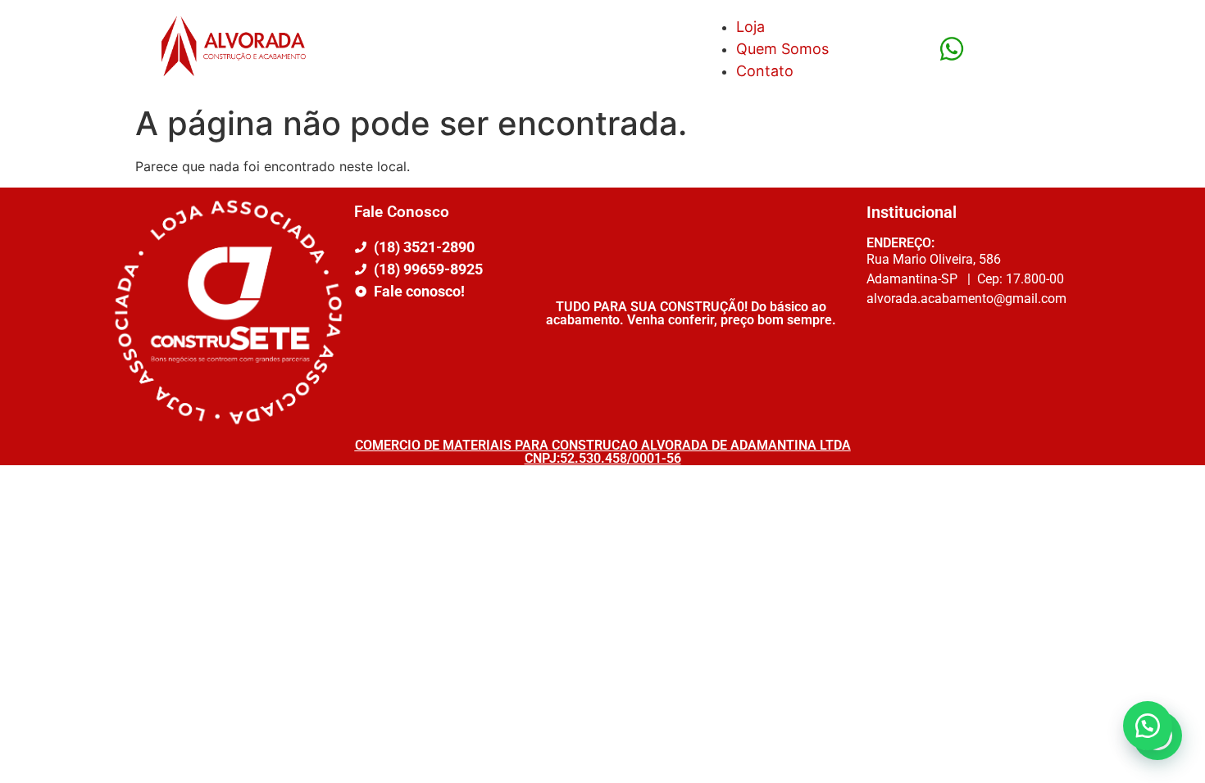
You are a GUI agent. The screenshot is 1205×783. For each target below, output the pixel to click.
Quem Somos (782, 48)
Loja (750, 26)
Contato (764, 70)
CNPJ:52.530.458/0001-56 (603, 458)
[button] (1147, 725)
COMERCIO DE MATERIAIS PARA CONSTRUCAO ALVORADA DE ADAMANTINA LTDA (603, 445)
